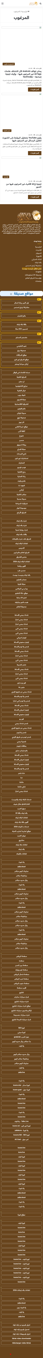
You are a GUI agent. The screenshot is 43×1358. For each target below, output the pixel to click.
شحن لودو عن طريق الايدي (21, 737)
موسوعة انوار (21, 508)
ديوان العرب (21, 836)
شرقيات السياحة (22, 503)
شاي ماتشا (22, 787)
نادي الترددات (21, 454)
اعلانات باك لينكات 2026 (21, 1290)
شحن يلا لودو (21, 732)
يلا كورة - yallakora (21, 1130)
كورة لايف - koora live (22, 1259)
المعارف (21, 463)
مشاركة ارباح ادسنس (21, 307)
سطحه (21, 961)
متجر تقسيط (21, 665)
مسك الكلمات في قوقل (21, 372)
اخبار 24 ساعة (21, 598)
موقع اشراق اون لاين (21, 359)
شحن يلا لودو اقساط (21, 647)
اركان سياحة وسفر (21, 364)
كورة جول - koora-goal (21, 1090)
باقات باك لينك (21, 534)
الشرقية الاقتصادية (21, 404)
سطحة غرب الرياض (21, 979)
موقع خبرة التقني (21, 427)
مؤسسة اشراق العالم (34, 278)
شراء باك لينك (21, 521)
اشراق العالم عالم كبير (21, 552)
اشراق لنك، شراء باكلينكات (21, 539)
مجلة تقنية (22, 584)
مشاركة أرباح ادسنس (33, 265)
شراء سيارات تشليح (21, 1001)
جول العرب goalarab (21, 1037)
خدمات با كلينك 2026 (21, 827)
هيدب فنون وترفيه (21, 602)
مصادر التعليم (21, 580)
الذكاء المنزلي (37, 259)
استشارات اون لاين (21, 458)
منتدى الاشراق (21, 557)
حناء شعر (21, 773)
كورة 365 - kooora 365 (21, 1135)
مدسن (21, 440)
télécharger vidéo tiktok (21, 1343)
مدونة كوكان (21, 413)
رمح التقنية (22, 472)
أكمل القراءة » (34, 89)
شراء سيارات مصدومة (22, 1015)
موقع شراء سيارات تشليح (21, 1006)
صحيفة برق (21, 350)
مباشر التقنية (21, 494)
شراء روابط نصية (21, 530)
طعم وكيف (22, 481)
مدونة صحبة (21, 499)
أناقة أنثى (21, 431)
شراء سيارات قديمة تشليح (21, 1019)
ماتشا (21, 782)
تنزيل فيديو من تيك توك (21, 1325)
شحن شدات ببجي (21, 723)
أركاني (21, 490)
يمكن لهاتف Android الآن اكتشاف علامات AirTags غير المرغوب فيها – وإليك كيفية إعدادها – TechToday (22, 74)
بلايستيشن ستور (22, 751)
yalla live (21, 1072)
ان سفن (21, 381)
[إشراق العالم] (33, 3)
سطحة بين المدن (21, 965)
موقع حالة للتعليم (21, 593)
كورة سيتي (21, 1032)
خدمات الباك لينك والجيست (22, 800)
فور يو (21, 719)
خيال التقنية (21, 391)
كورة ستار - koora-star (21, 1085)
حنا (21, 778)
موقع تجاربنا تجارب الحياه (21, 831)
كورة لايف (21, 1157)
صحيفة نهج (21, 418)
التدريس (21, 548)
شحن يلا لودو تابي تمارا (21, 701)
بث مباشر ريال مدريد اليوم (21, 1041)
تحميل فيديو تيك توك (21, 1329)
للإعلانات (7, 1354)
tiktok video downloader (21, 1338)
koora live (21, 1103)
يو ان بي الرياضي (22, 589)
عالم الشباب (21, 316)
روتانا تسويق (21, 445)
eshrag (38, 68)
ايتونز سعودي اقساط (21, 642)
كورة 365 (21, 1028)
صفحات (38, 281)
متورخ (21, 436)
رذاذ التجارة (22, 476)
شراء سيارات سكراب (21, 997)
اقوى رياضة (21, 566)
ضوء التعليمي (21, 346)
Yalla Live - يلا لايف (21, 1121)
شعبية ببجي (21, 741)
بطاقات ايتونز (21, 746)
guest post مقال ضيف (21, 804)
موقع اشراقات (21, 355)
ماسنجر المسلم (21, 337)
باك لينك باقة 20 (22, 813)
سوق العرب (21, 809)
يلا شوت (21, 862)
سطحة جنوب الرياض (21, 983)
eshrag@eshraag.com (11, 233)
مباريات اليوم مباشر (21, 871)
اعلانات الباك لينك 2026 (21, 561)
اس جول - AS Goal (21, 1139)
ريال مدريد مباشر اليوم (22, 1054)
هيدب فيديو (21, 467)
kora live (21, 1152)
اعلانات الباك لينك (21, 543)
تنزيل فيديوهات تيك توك (21, 1334)
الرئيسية (24, 11)
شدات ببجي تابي (22, 629)
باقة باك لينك (21, 324)
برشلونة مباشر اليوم (21, 1059)
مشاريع (21, 840)
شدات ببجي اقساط (21, 615)
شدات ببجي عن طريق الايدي (22, 692)
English (39, 272)
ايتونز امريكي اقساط (21, 710)
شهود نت (21, 485)
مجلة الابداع (21, 449)
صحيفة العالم (21, 607)
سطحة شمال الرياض (21, 974)
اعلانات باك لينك (21, 845)
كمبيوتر (39, 253)
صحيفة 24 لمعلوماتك (33, 275)
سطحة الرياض (21, 956)
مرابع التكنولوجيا (22, 386)
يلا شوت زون (21, 1307)
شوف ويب (21, 395)
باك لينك (38, 262)
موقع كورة (21, 1215)
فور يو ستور (21, 683)
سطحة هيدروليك (21, 970)
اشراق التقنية (21, 377)
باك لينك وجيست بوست (21, 575)
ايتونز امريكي (21, 638)
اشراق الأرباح (21, 512)
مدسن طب (22, 571)
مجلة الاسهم (21, 400)
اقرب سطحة (21, 988)
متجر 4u (21, 687)
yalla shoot (22, 867)
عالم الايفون (21, 409)
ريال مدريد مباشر (21, 880)
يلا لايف (21, 1046)
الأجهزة (39, 256)
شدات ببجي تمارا (21, 620)
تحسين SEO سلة (21, 329)
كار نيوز (21, 422)
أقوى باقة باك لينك (21, 822)
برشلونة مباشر (21, 876)
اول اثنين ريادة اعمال (21, 303)
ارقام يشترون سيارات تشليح (21, 1010)
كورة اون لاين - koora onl (21, 1126)
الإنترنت (39, 250)
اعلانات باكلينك (21, 854)
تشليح (21, 992)
